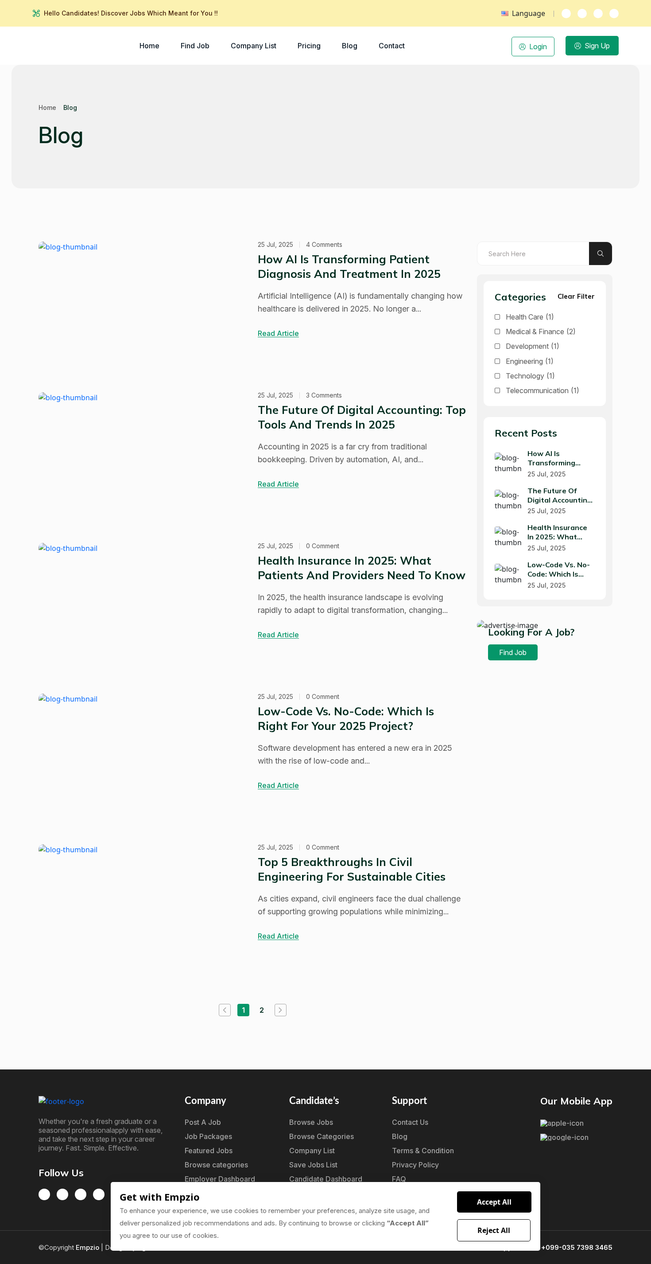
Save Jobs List (313, 1164)
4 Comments (324, 244)
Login (538, 46)
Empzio (88, 1247)
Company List (253, 45)
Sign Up (597, 45)
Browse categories (216, 1164)
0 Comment (322, 546)
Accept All (494, 1202)
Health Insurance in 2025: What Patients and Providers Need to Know (361, 568)
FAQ (399, 1178)
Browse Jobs (311, 1122)
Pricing (309, 45)
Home (149, 45)
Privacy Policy (415, 1164)
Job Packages (208, 1136)
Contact (392, 45)
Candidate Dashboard (325, 1178)
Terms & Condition (423, 1150)
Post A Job (203, 1122)
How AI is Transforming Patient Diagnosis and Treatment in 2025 (349, 266)
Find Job (195, 45)
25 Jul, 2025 (275, 244)
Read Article (278, 333)
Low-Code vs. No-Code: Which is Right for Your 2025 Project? (346, 718)
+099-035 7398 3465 (576, 1247)
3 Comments (324, 395)
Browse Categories (321, 1136)
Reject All (493, 1230)
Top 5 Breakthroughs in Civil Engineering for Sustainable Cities (352, 869)
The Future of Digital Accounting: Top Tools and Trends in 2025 (362, 417)
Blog (349, 45)
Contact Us (410, 1122)
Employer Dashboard (220, 1178)
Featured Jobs (208, 1150)
